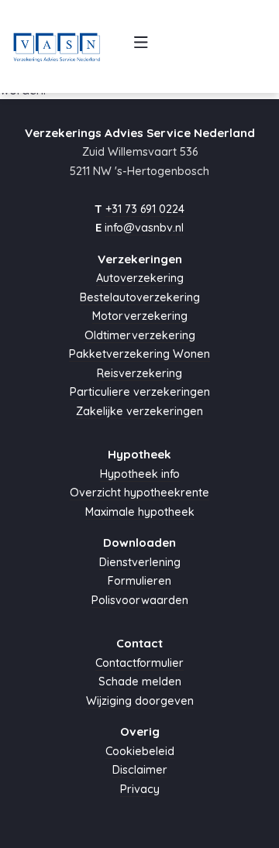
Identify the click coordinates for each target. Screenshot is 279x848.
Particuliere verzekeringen (140, 392)
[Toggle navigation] (140, 46)
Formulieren (139, 581)
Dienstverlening (140, 562)
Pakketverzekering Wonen (139, 354)
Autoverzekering (140, 278)
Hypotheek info (140, 474)
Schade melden (139, 681)
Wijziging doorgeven (140, 701)
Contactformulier (139, 663)
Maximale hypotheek (140, 512)
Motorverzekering (140, 316)
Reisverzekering (139, 373)
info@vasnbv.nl (144, 228)
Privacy (140, 789)
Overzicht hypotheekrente (139, 493)
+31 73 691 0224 (144, 209)
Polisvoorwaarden (139, 600)
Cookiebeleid (139, 751)
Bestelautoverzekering (140, 297)
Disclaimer (139, 770)
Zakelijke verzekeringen (139, 411)
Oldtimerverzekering (139, 335)
